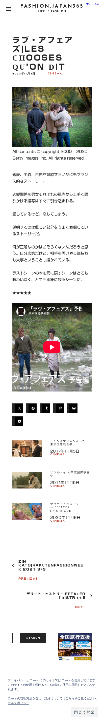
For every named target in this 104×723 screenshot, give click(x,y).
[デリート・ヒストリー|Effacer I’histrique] (27, 514)
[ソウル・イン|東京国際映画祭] (27, 483)
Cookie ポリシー (18, 703)
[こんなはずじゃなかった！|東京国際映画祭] (27, 451)
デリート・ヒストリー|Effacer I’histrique (64, 508)
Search (33, 638)
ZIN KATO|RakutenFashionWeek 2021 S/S (51, 565)
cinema (55, 73)
